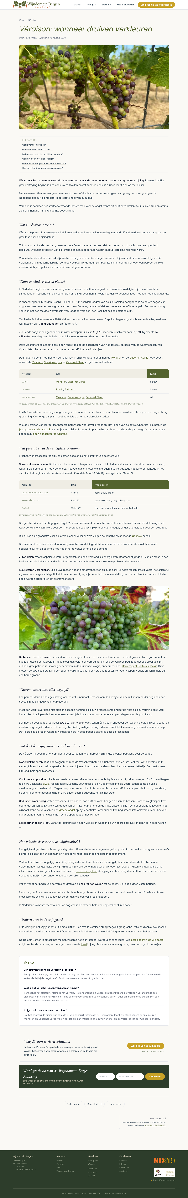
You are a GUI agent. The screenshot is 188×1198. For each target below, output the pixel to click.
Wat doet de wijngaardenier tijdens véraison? (44, 163)
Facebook (92, 1169)
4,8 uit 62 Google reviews (163, 1180)
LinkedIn (91, 1176)
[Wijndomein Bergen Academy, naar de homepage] (36, 4)
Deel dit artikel (94, 1104)
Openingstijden (119, 1193)
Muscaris (37, 362)
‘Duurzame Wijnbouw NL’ (155, 1125)
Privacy (107, 1193)
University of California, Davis (139, 666)
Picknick (60, 1160)
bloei (84, 944)
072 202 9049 (19, 1166)
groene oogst (67, 810)
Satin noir (70, 389)
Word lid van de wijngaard (146, 1045)
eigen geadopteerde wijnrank (49, 433)
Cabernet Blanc (75, 362)
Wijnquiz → (92, 4)
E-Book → (79, 4)
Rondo (59, 389)
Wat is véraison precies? (34, 145)
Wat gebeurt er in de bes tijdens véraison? (42, 154)
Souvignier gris (53, 362)
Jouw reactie (115, 1104)
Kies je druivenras (125, 4)
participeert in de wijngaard (147, 939)
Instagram (92, 1172)
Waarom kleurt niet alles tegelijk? (38, 158)
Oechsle (137, 536)
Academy (123, 1171)
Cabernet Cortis (139, 357)
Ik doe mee (155, 1076)
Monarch (116, 357)
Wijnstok (32, 20)
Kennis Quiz (124, 1167)
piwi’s (46, 783)
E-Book (122, 1164)
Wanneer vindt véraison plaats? (37, 149)
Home (21, 20)
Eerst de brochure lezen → (152, 1051)
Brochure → (107, 4)
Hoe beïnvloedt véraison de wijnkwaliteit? (42, 168)
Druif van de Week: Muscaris (156, 4)
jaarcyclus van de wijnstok (35, 429)
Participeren (93, 1160)
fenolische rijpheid (86, 871)
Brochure (123, 1160)
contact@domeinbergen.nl (24, 1169)
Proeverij (60, 1164)
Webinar (91, 1164)
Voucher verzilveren (65, 1171)
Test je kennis (73, 1104)
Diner (59, 1167)
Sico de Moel (160, 1118)
